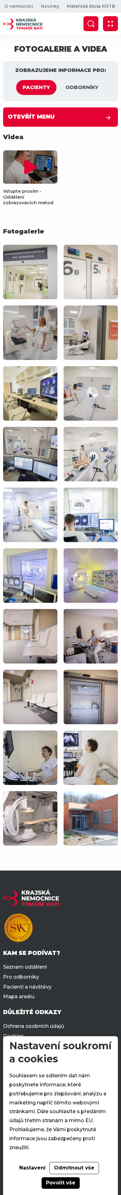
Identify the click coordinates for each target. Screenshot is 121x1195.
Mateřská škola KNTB (91, 6)
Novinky (50, 6)
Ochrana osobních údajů (33, 1026)
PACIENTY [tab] (36, 87)
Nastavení (32, 1168)
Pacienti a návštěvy (27, 987)
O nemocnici (19, 6)
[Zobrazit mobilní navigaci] (110, 23)
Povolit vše (60, 1183)
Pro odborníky (21, 977)
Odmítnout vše (74, 1168)
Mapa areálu (18, 996)
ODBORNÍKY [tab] (81, 87)
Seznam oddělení (25, 967)
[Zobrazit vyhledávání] (90, 23)
